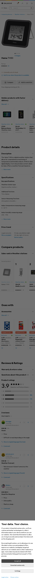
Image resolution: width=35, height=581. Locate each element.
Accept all (17, 561)
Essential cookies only (17, 565)
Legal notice (4, 577)
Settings (17, 571)
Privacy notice (15, 577)
